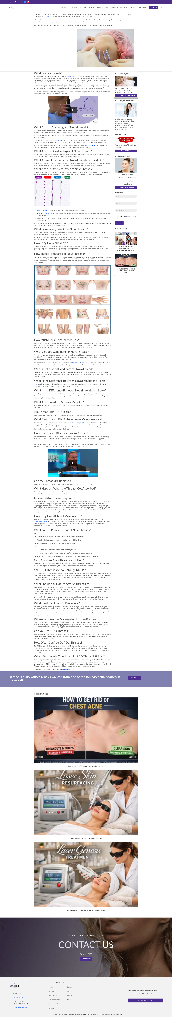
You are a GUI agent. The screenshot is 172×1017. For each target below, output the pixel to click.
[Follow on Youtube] (16, 2)
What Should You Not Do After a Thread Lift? (123, 69)
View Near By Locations (20, 1007)
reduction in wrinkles (41, 522)
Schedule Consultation (126, 95)
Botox (36, 394)
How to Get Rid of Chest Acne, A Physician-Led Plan (126, 271)
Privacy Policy (117, 1014)
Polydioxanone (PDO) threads (73, 76)
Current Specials (121, 134)
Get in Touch (86, 959)
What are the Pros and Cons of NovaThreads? (100, 69)
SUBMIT (119, 223)
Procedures (63, 7)
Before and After (89, 7)
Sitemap (69, 987)
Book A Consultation (145, 1000)
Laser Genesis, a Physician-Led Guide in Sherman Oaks (86, 910)
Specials (69, 995)
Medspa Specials (116, 7)
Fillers (36, 384)
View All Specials (126, 151)
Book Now (153, 7)
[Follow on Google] (25, 2)
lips (104, 384)
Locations (99, 7)
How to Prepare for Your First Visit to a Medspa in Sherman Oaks (126, 248)
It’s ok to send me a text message (127, 216)
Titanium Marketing (105, 1014)
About (125, 7)
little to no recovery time (92, 145)
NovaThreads (51, 16)
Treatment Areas (75, 7)
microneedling (57, 140)
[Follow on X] (22, 2)
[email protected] (18, 997)
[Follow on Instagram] (10, 2)
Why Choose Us (53, 1004)
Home (50, 987)
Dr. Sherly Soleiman (102, 20)
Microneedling (127, 181)
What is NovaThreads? (43, 69)
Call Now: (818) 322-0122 (123, 92)
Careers (51, 1008)
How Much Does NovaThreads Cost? (58, 69)
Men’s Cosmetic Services (127, 178)
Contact (133, 7)
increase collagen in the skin (79, 423)
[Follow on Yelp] (19, 2)
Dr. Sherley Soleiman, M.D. (124, 101)
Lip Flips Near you (121, 74)
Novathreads (127, 184)
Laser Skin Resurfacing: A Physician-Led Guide (86, 838)
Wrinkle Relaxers (127, 175)
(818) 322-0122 (143, 7)
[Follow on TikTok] (28, 2)
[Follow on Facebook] (13, 2)
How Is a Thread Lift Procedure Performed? (78, 69)
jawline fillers (65, 670)
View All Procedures (126, 187)
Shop (106, 7)
